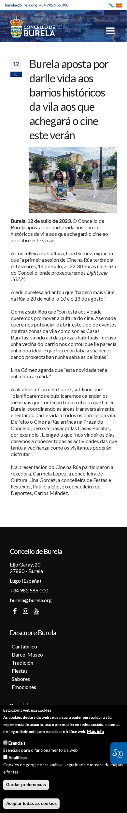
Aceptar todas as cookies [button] (31, 803)
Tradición (22, 662)
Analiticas (17, 757)
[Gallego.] (111, 4)
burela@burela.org (21, 5)
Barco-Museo (27, 654)
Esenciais (16, 743)
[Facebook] (15, 611)
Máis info (95, 731)
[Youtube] (36, 611)
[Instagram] (25, 611)
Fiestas (20, 671)
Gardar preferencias (26, 784)
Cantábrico (24, 646)
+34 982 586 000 (53, 5)
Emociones (24, 687)
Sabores (21, 679)
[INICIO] (32, 26)
